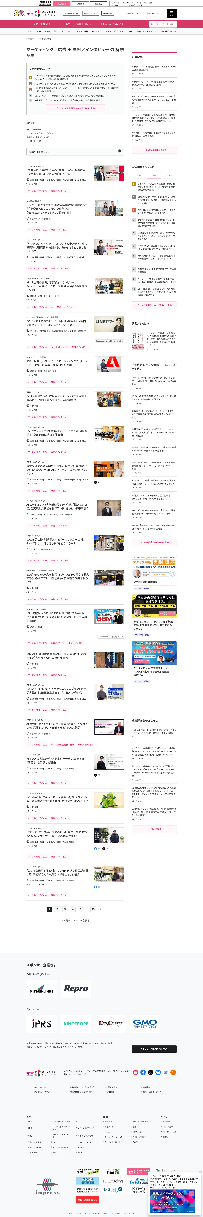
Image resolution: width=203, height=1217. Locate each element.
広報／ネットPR (34, 1147)
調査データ (109, 1126)
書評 (134, 1126)
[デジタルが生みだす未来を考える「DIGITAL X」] (113, 1191)
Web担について (134, 13)
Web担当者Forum (40, 13)
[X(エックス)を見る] (150, 1072)
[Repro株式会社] (76, 989)
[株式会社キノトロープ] (76, 1024)
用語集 (165, 1137)
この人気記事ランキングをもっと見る (77, 108)
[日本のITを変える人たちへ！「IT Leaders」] (113, 1182)
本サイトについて (41, 1087)
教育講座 (132, 5)
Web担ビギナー (71, 13)
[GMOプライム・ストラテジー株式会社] (145, 1024)
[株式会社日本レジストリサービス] (41, 1024)
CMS (130, 31)
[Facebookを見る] (143, 1072)
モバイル (81, 1147)
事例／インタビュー (140, 1121)
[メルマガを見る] (135, 1072)
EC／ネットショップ (60, 1147)
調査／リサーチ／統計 (147, 31)
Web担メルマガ (90, 13)
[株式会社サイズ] (111, 1024)
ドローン (124, 5)
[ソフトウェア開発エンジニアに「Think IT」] (113, 1172)
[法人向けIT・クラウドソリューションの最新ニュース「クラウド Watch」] (87, 1182)
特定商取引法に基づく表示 (81, 1091)
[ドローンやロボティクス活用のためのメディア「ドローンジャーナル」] (138, 1191)
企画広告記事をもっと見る (156, 542)
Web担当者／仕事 (169, 31)
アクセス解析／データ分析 (88, 31)
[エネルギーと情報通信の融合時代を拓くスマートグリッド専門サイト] (138, 1182)
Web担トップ (31, 38)
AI (62, 31)
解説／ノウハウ (111, 1121)
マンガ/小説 (137, 1131)
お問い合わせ (112, 1087)
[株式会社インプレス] (48, 1187)
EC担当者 (80, 4)
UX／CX (56, 1142)
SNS (70, 31)
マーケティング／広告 (46, 31)
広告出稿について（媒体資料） (82, 1087)
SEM (54, 1152)
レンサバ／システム (85, 1142)
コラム (107, 1131)
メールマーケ (33, 1152)
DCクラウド (138, 3)
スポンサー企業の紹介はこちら (154, 1049)
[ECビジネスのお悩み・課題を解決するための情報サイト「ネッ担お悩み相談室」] (87, 1201)
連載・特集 (107, 13)
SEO (30, 31)
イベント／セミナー (140, 1137)
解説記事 (166, 1121)
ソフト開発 (122, 3)
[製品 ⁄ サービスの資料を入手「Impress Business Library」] (87, 1191)
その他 (80, 1152)
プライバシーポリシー (43, 1091)
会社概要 (110, 1091)
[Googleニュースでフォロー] (165, 1072)
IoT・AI (130, 3)
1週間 (154, 175)
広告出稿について (154, 13)
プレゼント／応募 (170, 1131)
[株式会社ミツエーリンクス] (41, 989)
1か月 (169, 175)
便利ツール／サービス (114, 1137)
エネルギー (116, 5)
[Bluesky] (158, 1072)
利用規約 (146, 1087)
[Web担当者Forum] (40, 1074)
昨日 (139, 175)
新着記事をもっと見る (156, 149)
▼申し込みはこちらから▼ (162, 1187)
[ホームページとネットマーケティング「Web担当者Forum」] (138, 1172)
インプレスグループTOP (152, 1091)
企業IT (114, 3)
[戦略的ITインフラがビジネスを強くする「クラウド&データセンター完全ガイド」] (87, 1172)
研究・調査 (148, 3)
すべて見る (156, 829)
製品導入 (98, 4)
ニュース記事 (168, 1126)
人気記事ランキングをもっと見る (156, 305)
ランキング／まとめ (112, 1142)
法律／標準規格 (34, 1142)
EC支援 (139, 5)
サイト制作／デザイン (113, 31)
